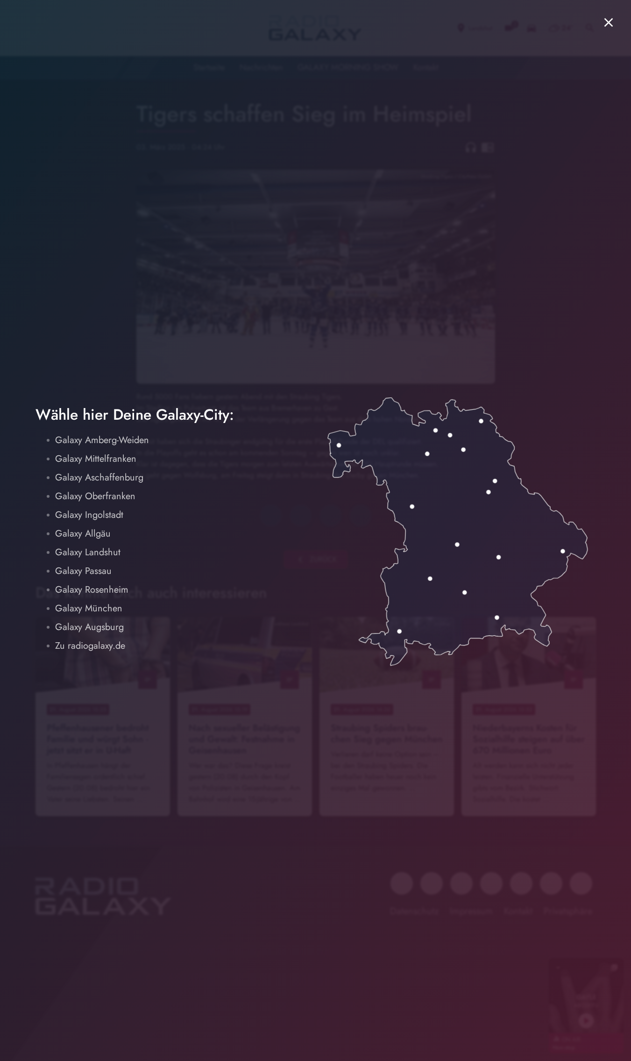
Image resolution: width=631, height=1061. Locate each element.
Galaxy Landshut (88, 552)
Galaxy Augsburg (89, 627)
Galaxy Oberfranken (95, 496)
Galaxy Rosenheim (91, 589)
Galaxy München (88, 608)
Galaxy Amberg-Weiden (102, 440)
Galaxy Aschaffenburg (99, 477)
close (608, 22)
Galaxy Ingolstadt (89, 515)
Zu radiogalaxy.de (90, 645)
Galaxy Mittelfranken (95, 459)
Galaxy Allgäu (83, 533)
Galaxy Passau (83, 571)
